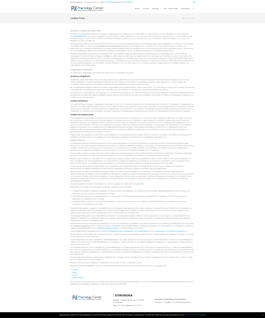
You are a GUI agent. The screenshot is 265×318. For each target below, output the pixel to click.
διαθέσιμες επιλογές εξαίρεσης (108, 228)
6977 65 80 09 (127, 2)
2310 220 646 (110, 2)
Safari (74, 272)
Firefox (74, 275)
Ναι (187, 315)
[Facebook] (194, 2)
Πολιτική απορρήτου (199, 315)
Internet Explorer (78, 278)
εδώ (142, 184)
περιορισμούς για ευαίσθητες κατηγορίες (170, 231)
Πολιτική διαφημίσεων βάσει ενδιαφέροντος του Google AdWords (126, 231)
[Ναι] (262, 315)
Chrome (75, 270)
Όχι (190, 315)
